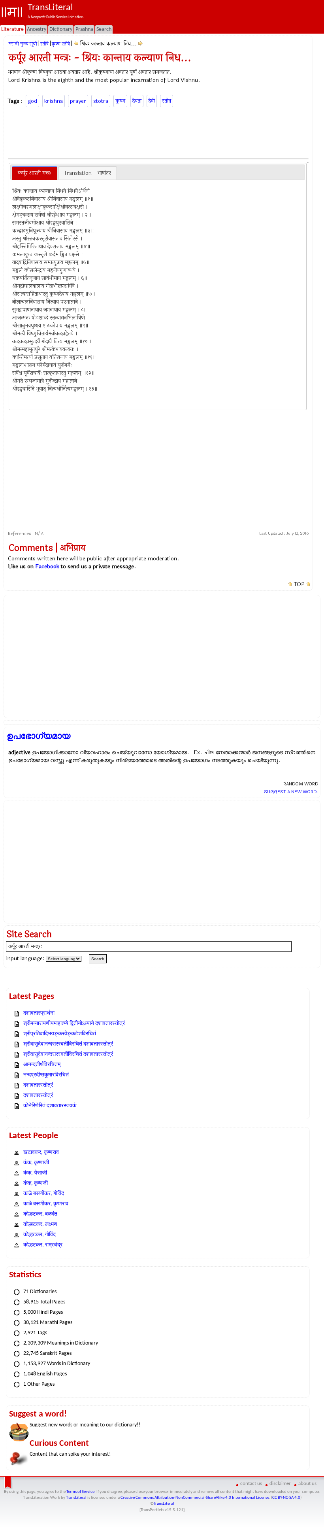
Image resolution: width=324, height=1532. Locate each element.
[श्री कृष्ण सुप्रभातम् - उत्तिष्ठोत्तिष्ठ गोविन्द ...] (76, 44)
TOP (299, 584)
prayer (78, 101)
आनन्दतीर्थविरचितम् (41, 1065)
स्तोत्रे (44, 43)
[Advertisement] (158, 131)
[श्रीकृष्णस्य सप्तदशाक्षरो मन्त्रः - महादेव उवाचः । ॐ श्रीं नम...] (140, 44)
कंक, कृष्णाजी (36, 1163)
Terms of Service (80, 1492)
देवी (152, 101)
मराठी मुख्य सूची (23, 43)
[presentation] (34, 173)
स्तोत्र (166, 101)
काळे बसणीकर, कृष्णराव (45, 1204)
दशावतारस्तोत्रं (38, 1085)
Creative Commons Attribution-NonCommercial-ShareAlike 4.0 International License (195, 1498)
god (32, 101)
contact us (251, 1483)
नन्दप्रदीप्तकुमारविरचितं (46, 1075)
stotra (100, 101)
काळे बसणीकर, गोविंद (43, 1194)
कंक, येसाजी (35, 1173)
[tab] (34, 173)
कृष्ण (120, 101)
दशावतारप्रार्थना (39, 1013)
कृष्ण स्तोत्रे (61, 43)
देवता (136, 101)
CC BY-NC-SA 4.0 (286, 1498)
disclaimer (280, 1483)
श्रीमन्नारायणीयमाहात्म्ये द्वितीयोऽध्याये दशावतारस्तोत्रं (74, 1024)
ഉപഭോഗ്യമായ (38, 736)
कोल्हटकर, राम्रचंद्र (42, 1245)
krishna (53, 101)
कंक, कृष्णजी (35, 1183)
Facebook (47, 566)
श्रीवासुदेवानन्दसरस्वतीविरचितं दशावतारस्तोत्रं (68, 1044)
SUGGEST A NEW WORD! (291, 791)
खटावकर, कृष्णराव (41, 1153)
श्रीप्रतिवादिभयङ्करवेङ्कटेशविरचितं (59, 1034)
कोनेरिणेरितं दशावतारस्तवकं (49, 1106)
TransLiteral (76, 1498)
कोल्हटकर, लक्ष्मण (40, 1224)
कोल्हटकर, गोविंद (39, 1235)
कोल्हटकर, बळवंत (40, 1214)
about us (307, 1483)
